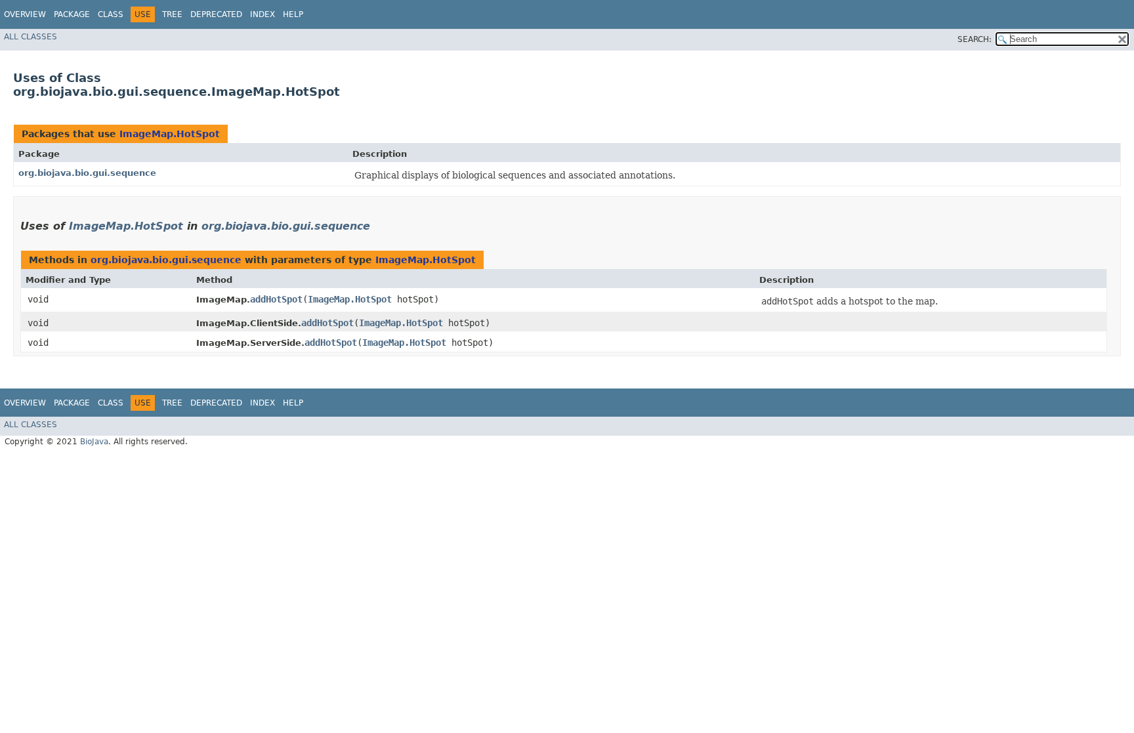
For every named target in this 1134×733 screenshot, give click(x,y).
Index (262, 14)
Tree (172, 14)
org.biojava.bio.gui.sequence (87, 173)
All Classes (30, 36)
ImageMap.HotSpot (169, 134)
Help (293, 14)
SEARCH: (974, 39)
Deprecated (216, 14)
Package (72, 14)
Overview (25, 14)
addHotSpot (276, 299)
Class (110, 14)
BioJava (94, 441)
